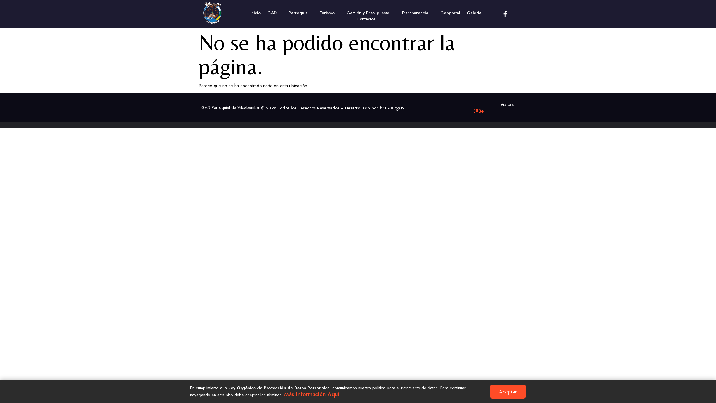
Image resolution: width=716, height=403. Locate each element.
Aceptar (508, 391)
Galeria (474, 13)
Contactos (366, 19)
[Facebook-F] (505, 14)
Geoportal (450, 13)
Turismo (327, 13)
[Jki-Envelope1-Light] (517, 14)
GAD (272, 13)
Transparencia (414, 13)
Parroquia (298, 13)
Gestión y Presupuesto (368, 13)
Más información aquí (312, 394)
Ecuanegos (392, 107)
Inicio (255, 13)
